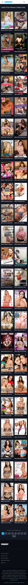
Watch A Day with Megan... (5, 73)
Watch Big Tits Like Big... (21, 351)
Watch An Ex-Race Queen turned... (19, 30)
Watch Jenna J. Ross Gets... (6, 373)
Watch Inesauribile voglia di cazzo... (7, 158)
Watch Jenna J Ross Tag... (6, 522)
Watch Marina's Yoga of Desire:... (6, 30)
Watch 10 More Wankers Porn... (7, 265)
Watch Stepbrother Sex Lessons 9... (20, 287)
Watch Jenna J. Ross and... (20, 373)
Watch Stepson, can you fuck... (20, 244)
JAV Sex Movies (5, 553)
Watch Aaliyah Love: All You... (20, 480)
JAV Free (3, 562)
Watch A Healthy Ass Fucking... (20, 201)
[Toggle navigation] (2, 1)
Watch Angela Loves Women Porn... (6, 330)
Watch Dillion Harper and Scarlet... (7, 394)
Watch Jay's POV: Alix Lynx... (6, 437)
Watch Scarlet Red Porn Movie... (7, 308)
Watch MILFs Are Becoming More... (19, 94)
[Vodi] (9, 2)
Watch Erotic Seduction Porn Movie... (20, 501)
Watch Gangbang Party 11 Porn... (6, 201)
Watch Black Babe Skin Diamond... (20, 522)
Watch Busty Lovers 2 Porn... (20, 308)
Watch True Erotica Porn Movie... (20, 437)
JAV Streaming (4, 558)
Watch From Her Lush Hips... (6, 94)
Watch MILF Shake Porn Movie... (7, 137)
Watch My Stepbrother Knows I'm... (20, 265)
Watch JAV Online (5, 560)
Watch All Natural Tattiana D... (5, 51)
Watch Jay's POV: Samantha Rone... (19, 415)
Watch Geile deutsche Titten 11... (20, 73)
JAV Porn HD (4, 555)
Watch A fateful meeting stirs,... (20, 116)
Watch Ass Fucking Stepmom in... (19, 223)
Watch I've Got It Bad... (6, 415)
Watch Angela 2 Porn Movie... (6, 458)
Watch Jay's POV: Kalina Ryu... (7, 480)
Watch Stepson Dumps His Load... (6, 244)
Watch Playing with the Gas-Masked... (20, 51)
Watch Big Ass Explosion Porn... (21, 330)
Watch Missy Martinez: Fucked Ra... (20, 394)
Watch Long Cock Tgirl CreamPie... (6, 180)
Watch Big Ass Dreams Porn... (20, 458)
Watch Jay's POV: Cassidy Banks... (5, 501)
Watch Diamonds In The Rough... (7, 351)
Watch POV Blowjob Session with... (19, 158)
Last (14, 536)
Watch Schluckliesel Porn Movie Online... (6, 116)
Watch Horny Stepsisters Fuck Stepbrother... (7, 223)
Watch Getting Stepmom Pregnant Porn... (7, 287)
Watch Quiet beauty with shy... (21, 180)
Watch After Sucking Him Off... (21, 137)
